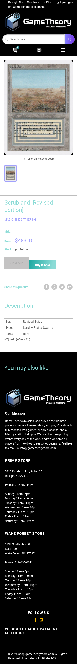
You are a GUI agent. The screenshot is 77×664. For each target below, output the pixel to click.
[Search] (70, 39)
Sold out (16, 263)
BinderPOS (49, 658)
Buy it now (42, 265)
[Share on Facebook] (46, 287)
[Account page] (39, 50)
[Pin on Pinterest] (54, 287)
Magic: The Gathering (20, 219)
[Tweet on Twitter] (62, 287)
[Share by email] (70, 287)
